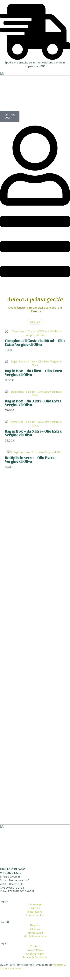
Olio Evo (35, 322)
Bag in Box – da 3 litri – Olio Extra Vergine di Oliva (33, 402)
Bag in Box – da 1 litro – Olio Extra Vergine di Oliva (33, 372)
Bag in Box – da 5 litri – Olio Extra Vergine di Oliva (33, 433)
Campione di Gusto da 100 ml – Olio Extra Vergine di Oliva (35, 342)
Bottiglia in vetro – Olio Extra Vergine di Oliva (29, 459)
